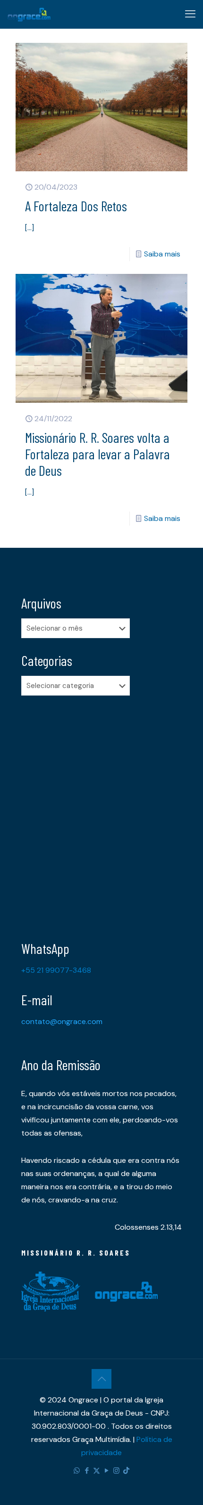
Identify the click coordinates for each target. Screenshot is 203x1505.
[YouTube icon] (106, 1470)
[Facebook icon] (86, 1470)
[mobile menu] (190, 14)
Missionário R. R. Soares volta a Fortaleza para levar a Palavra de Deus (97, 454)
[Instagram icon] (116, 1470)
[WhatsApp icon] (76, 1470)
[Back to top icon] (101, 1379)
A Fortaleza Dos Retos (76, 205)
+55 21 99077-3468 (56, 970)
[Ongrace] (29, 14)
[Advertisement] (101, 811)
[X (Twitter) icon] (96, 1470)
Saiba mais (162, 254)
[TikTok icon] (126, 1470)
